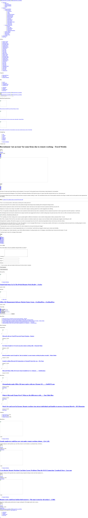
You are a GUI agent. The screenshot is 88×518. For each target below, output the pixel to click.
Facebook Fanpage (10, 14)
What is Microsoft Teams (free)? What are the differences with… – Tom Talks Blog (27, 395)
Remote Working (8, 5)
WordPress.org (5, 85)
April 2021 (4, 65)
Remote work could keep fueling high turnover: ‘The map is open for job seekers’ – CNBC (27, 499)
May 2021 (4, 64)
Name (1, 258)
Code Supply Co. (13, 510)
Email (1, 260)
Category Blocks (8, 8)
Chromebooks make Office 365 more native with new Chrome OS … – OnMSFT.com (28, 384)
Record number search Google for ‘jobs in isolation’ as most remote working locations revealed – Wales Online (16, 129)
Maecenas (7, 3)
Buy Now (4, 36)
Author (8, 13)
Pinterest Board (10, 16)
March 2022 (4, 53)
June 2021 (4, 63)
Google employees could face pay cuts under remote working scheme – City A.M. (25, 441)
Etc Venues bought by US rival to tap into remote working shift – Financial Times (12, 119)
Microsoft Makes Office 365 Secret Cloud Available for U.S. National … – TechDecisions (19, 322)
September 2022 (5, 46)
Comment (2, 256)
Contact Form (7, 34)
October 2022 (5, 45)
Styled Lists (9, 29)
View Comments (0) (3, 269)
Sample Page (4, 35)
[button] (1, 93)
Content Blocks (8, 10)
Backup (3, 139)
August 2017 (4, 70)
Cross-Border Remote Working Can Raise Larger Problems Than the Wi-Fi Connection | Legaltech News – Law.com (36, 470)
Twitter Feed (9, 24)
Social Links (9, 20)
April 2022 (4, 52)
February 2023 (5, 41)
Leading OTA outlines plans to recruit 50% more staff (13, 199)
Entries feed (4, 83)
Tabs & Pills (9, 22)
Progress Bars (9, 17)
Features (4, 7)
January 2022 (4, 55)
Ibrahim (1, 152)
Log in (3, 82)
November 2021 (5, 57)
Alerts (8, 12)
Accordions (9, 11)
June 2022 (4, 50)
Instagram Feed (10, 15)
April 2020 (4, 67)
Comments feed (5, 84)
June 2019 (4, 68)
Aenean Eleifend (8, 4)
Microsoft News (5, 75)
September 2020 (5, 66)
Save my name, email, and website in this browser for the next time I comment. (16, 265)
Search (13, 313)
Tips (3, 134)
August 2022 (4, 48)
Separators (9, 18)
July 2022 (4, 49)
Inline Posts (7, 33)
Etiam (6, 6)
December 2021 (5, 56)
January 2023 (4, 42)
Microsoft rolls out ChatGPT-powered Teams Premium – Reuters (9, 108)
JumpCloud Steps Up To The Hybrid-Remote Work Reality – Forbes (21, 284)
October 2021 (5, 58)
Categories (4, 2)
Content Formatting (8, 25)
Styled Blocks (9, 28)
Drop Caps (9, 27)
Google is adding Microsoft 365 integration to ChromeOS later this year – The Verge (18, 321)
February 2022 (5, 54)
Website (1, 262)
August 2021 (4, 60)
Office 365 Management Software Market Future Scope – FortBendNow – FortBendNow (27, 302)
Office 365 (4, 76)
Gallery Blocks (7, 31)
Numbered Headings (11, 30)
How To (4, 137)
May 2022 (4, 51)
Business (4, 138)
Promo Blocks (7, 32)
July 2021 (4, 61)
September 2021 (5, 59)
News (3, 136)
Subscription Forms (11, 21)
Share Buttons (10, 19)
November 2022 (5, 44)
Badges (8, 26)
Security (4, 135)
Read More (4, 387)
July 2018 (4, 69)
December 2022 (5, 43)
